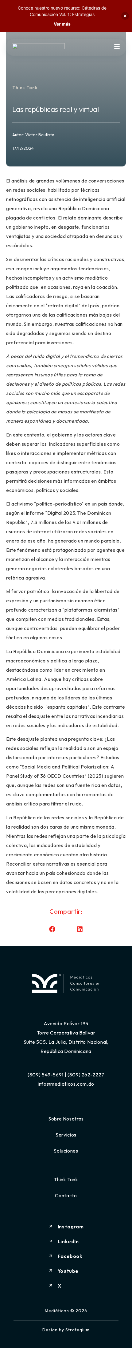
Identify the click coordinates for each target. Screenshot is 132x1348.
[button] (52, 929)
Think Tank (24, 87)
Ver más (62, 24)
